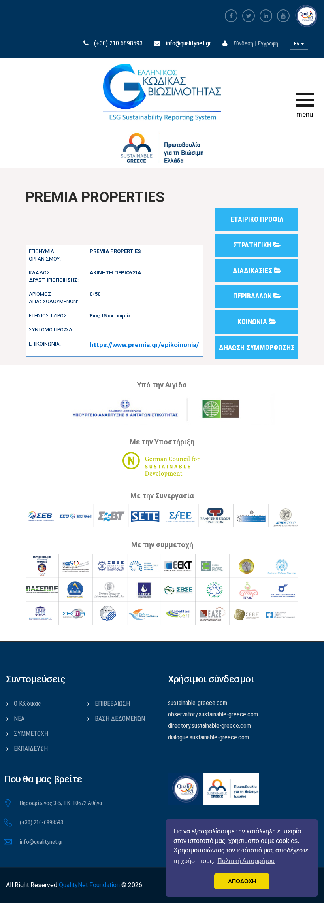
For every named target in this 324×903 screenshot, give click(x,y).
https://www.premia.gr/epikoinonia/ (144, 345)
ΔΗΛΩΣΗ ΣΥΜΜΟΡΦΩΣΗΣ (257, 347)
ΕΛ (297, 44)
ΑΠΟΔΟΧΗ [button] (242, 881)
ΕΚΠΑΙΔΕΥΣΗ (31, 748)
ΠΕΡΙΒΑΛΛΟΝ (253, 296)
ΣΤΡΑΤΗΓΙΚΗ (253, 245)
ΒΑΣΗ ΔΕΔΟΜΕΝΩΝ (120, 718)
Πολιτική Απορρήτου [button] (246, 861)
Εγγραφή (268, 43)
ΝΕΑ (19, 718)
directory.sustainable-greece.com (209, 725)
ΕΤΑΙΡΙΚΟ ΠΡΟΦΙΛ (256, 219)
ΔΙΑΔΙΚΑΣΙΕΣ (253, 270)
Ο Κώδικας (27, 703)
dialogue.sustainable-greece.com (208, 737)
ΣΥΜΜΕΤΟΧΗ (31, 733)
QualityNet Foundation (89, 885)
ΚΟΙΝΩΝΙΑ (253, 321)
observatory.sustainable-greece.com (213, 714)
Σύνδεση (243, 43)
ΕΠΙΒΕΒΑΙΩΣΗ (112, 703)
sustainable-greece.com (197, 703)
